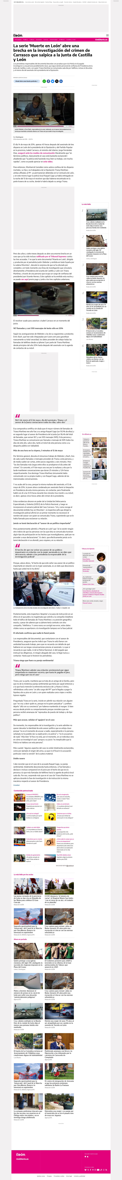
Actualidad (18, 39)
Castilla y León (71, 39)
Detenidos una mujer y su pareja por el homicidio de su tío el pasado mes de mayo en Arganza (59, 1113)
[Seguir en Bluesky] (85, 1170)
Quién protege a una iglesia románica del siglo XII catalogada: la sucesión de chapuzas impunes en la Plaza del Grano (28, 964)
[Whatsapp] (44, 81)
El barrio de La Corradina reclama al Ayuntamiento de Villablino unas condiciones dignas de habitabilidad (28, 1053)
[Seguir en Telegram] (93, 1170)
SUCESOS (84, 2)
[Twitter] (57, 81)
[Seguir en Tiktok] (101, 1170)
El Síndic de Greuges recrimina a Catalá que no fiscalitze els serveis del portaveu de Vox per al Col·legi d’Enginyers (87, 464)
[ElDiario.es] (101, 39)
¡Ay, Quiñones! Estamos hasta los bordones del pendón (88, 579)
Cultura (32, 39)
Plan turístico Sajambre (39, 2)
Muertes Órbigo (48, 2)
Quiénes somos (41, 1176)
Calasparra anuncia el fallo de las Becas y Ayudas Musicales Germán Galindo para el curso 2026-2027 (87, 442)
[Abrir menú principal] (107, 35)
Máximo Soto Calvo (88, 584)
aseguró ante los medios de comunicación (36, 153)
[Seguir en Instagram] (95, 1170)
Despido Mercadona (77, 2)
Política (25, 39)
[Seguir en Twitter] (88, 1170)
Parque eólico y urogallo (58, 2)
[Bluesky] (52, 81)
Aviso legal (69, 1176)
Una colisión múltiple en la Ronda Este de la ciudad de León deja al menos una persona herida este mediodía (27, 1024)
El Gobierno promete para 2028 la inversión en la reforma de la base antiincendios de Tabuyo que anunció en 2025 (58, 964)
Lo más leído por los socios (23, 874)
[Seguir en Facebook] (90, 1170)
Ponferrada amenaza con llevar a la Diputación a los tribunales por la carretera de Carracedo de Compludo (58, 1054)
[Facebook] (48, 81)
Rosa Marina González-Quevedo (88, 560)
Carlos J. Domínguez (19, 969)
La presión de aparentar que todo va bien (88, 555)
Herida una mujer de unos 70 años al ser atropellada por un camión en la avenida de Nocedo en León (59, 1023)
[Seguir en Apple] (87, 1156)
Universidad (53, 39)
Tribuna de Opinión (88, 549)
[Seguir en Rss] (106, 1170)
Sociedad (39, 39)
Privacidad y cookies (59, 1176)
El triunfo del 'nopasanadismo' (87, 566)
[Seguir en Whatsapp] (104, 1170)
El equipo (49, 1176)
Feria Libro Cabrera (68, 2)
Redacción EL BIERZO (20, 935)
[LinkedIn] (61, 81)
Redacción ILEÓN (19, 904)
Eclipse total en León (102, 2)
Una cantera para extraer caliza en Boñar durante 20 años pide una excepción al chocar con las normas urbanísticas (59, 929)
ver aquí (24, 279)
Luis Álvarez (17, 1057)
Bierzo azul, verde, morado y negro (93, 601)
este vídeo (48, 161)
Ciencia (45, 39)
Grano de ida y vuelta (29, 2)
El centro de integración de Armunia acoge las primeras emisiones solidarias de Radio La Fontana (59, 1083)
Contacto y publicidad (79, 1176)
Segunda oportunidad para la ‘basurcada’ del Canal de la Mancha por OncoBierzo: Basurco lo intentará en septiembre (28, 929)
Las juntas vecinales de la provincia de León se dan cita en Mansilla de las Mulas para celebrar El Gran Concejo (27, 899)
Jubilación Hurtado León (92, 2)
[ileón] (26, 1154)
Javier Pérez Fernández (86, 570)
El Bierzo (62, 39)
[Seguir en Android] (85, 1156)
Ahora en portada (20, 939)
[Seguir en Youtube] (98, 1170)
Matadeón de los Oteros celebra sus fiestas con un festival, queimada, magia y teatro (95, 360)
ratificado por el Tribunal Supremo (51, 256)
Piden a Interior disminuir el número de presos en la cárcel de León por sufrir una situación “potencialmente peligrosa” (27, 994)
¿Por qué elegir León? (89, 589)
